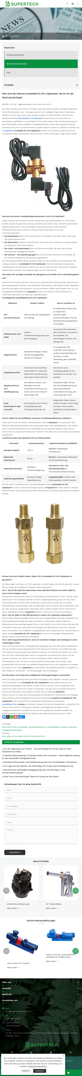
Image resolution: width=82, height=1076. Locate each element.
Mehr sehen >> (13, 908)
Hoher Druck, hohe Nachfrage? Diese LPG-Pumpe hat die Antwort (31, 776)
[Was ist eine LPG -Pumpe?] (21, 942)
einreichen (14, 852)
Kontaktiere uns (10, 1000)
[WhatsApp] (70, 1052)
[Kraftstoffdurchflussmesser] (21, 882)
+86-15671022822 (13, 1018)
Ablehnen (25, 1071)
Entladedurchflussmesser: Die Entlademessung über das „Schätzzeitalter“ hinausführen (40, 762)
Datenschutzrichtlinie (38, 1066)
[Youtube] (51, 1052)
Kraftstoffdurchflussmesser (18, 904)
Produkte (6, 988)
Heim (7, 36)
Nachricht (15, 36)
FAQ (8, 72)
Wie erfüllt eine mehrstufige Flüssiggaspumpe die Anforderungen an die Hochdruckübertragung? (33, 771)
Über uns (6, 982)
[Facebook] (12, 1052)
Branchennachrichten (30, 36)
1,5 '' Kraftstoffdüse (53, 904)
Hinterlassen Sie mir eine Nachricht (36, 104)
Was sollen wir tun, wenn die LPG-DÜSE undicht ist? (23, 736)
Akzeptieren (39, 1071)
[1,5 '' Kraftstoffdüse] (60, 882)
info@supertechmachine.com (18, 1011)
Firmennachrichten (15, 55)
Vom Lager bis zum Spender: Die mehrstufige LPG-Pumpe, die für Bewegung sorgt (38, 766)
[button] (6, 890)
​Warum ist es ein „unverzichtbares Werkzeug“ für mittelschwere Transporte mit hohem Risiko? (60, 956)
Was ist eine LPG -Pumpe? (18, 963)
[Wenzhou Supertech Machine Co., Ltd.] (21, 3)
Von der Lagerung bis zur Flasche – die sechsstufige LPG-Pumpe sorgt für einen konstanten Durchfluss (36, 750)
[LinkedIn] (31, 1052)
